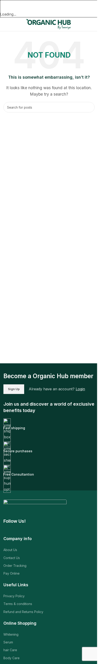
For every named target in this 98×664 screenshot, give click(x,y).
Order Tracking (14, 566)
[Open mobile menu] (5, 24)
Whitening (10, 634)
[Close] (5, 5)
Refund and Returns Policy (23, 612)
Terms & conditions (17, 604)
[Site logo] (49, 23)
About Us (10, 550)
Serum (8, 642)
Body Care (11, 658)
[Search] (89, 107)
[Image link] (35, 506)
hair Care (10, 650)
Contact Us (11, 558)
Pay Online (11, 573)
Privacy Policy (14, 596)
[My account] (93, 24)
